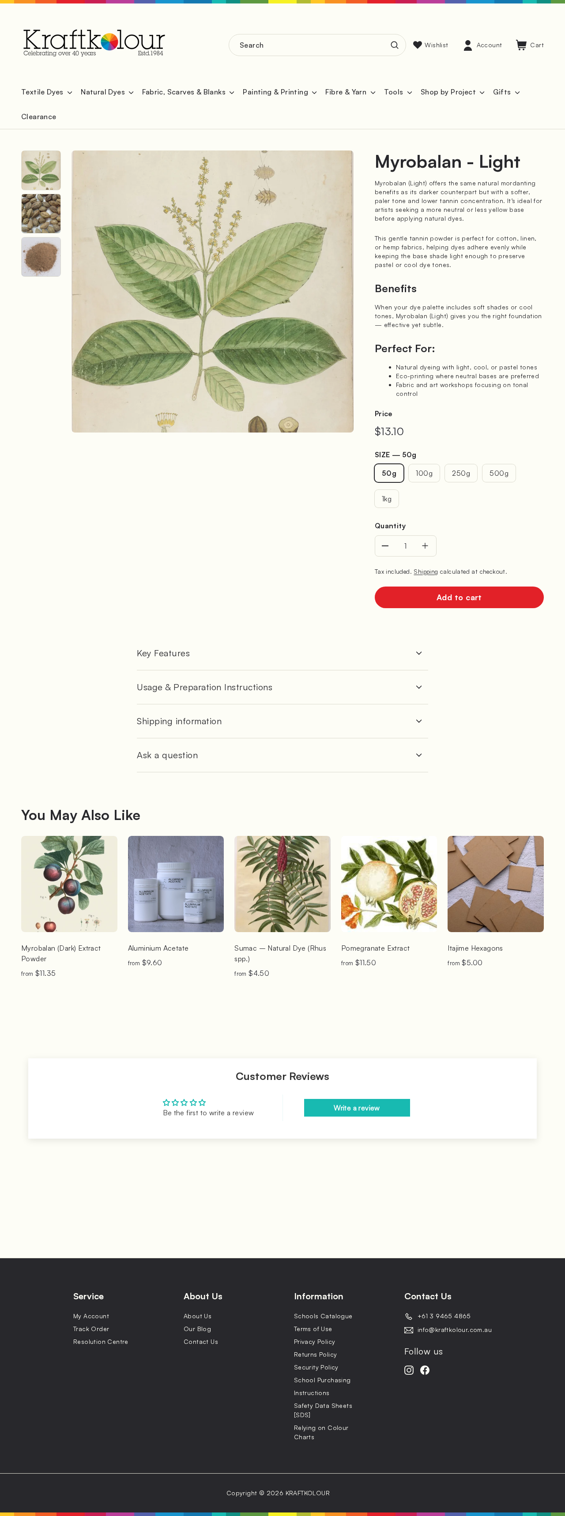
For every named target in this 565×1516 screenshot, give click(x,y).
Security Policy (316, 1367)
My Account (91, 1316)
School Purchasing (322, 1380)
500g (499, 473)
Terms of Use (313, 1328)
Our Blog (197, 1328)
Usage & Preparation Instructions (204, 686)
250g (461, 473)
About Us (197, 1316)
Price (384, 413)
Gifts (502, 91)
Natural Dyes (104, 91)
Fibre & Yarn (346, 91)
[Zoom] (213, 291)
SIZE (395, 454)
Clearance (38, 116)
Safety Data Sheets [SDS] (323, 1410)
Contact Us (201, 1341)
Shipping (426, 571)
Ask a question (167, 754)
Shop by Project (449, 91)
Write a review (357, 1107)
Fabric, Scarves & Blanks (184, 91)
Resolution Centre (100, 1341)
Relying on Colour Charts (321, 1432)
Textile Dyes (43, 91)
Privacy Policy (314, 1341)
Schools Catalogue (323, 1316)
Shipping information (179, 720)
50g (389, 473)
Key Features (163, 652)
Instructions (312, 1392)
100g (424, 473)
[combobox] (317, 45)
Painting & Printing (276, 91)
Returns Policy (315, 1354)
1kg (387, 498)
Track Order (91, 1328)
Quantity (390, 525)
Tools (394, 91)
